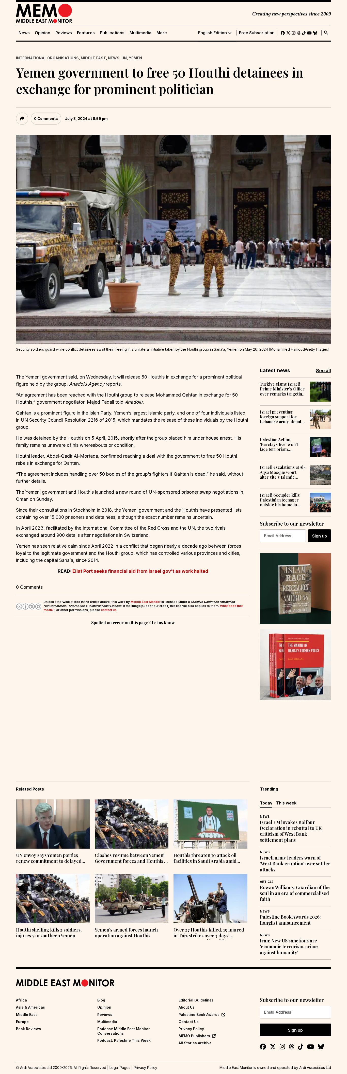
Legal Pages (119, 1067)
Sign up (319, 536)
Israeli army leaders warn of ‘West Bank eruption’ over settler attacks (295, 864)
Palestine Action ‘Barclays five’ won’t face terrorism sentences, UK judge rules (279, 444)
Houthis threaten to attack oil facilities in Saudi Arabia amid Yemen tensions (205, 858)
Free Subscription (257, 32)
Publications (112, 32)
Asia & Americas (30, 1007)
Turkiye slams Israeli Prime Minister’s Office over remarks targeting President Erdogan (282, 389)
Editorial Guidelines (196, 1000)
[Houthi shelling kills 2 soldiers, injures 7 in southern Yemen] (53, 898)
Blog (101, 1000)
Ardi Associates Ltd (315, 1067)
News (24, 32)
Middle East (93, 58)
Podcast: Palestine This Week (124, 1040)
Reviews (63, 32)
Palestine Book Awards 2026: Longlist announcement (290, 920)
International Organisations (47, 58)
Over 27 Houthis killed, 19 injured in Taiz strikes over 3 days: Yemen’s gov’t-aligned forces (209, 933)
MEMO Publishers (194, 1036)
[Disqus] (133, 696)
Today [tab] (266, 802)
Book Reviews (28, 1029)
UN (124, 58)
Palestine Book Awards (199, 1014)
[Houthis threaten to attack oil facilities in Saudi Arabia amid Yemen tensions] (210, 824)
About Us (187, 1007)
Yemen (135, 58)
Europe (22, 1021)
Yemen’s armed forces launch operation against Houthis (126, 933)
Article (267, 882)
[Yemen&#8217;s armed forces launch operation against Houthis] (131, 898)
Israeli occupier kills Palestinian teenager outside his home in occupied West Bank (280, 500)
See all (323, 370)
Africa (21, 1000)
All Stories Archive (195, 1043)
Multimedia (140, 32)
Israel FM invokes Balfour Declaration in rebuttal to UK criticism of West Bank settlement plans (291, 831)
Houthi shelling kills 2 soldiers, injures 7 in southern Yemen (49, 933)
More (161, 32)
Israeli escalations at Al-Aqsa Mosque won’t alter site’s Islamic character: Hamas (283, 472)
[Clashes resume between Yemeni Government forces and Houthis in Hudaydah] (131, 824)
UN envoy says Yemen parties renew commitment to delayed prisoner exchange (49, 858)
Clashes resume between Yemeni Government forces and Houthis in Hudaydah (131, 858)
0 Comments (46, 118)
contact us (108, 610)
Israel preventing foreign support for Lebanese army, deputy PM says (282, 416)
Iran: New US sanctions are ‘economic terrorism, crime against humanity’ (289, 947)
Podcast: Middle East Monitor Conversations (123, 1031)
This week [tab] (286, 802)
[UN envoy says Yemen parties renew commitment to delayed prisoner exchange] (53, 824)
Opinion (42, 32)
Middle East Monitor (146, 602)
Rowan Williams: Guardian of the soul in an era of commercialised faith (295, 893)
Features (86, 32)
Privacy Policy (191, 1029)
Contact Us (189, 1021)
